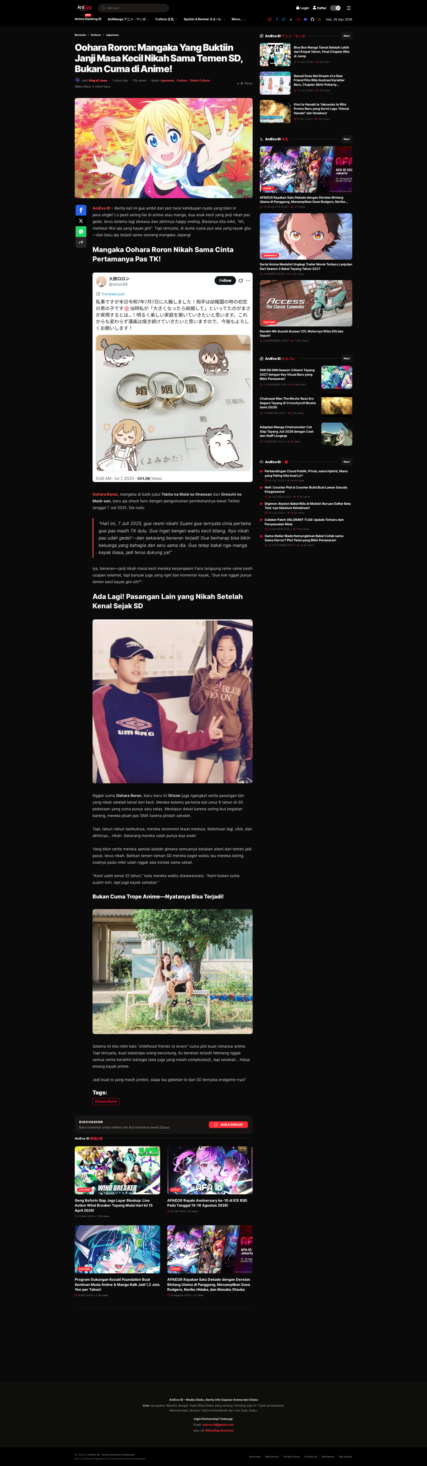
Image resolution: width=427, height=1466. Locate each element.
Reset (249, 83)
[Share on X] (81, 221)
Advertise (255, 1456)
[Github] (312, 19)
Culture (96, 35)
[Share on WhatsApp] (81, 231)
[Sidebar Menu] (348, 8)
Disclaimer (328, 1456)
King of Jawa (98, 80)
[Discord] (305, 19)
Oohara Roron (105, 494)
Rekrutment (272, 1456)
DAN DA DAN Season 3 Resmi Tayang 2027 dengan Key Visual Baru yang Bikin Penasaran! (287, 374)
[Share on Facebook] (81, 210)
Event (175, 1190)
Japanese (112, 35)
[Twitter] (284, 19)
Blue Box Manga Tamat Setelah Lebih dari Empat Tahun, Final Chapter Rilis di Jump (322, 51)
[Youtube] (298, 19)
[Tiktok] (291, 19)
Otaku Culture (200, 80)
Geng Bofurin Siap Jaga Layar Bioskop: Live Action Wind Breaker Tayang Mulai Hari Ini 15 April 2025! (114, 1205)
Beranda (80, 35)
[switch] (335, 8)
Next (347, 35)
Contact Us (310, 1456)
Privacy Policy (292, 1456)
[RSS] (319, 19)
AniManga (270, 255)
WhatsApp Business (219, 1430)
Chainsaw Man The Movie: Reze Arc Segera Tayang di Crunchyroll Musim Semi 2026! (288, 403)
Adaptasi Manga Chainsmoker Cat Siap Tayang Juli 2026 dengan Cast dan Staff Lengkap (286, 431)
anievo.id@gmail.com (218, 1424)
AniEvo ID (285, 36)
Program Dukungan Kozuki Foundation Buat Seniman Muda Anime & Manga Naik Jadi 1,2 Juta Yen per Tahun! (117, 1284)
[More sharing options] (81, 242)
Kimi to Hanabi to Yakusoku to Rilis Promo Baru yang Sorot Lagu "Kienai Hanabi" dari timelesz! (321, 108)
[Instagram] (270, 19)
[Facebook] (277, 19)
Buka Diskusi (232, 1124)
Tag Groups (345, 1456)
